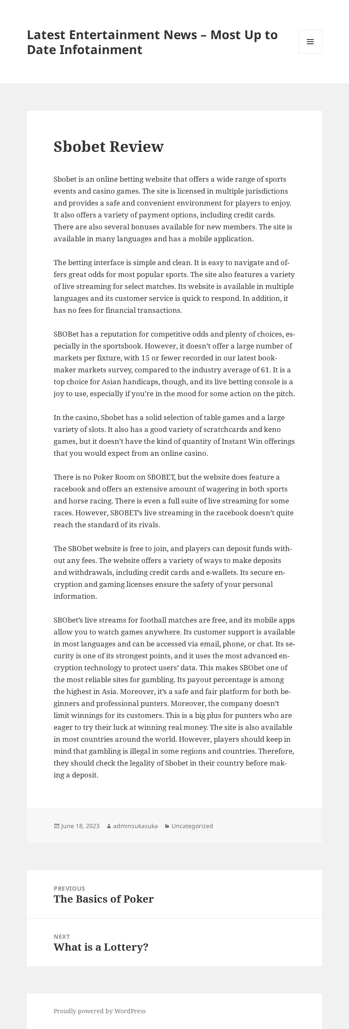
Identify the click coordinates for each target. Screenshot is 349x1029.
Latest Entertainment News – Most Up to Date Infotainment (152, 41)
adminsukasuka (135, 826)
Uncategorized (192, 826)
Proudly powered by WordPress (100, 1011)
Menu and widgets (310, 53)
